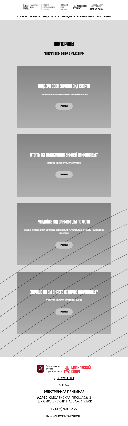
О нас (64, 385)
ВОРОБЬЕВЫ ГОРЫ (84, 16)
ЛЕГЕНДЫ (66, 16)
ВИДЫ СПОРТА (51, 16)
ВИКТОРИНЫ (104, 16)
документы (64, 378)
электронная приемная (64, 391)
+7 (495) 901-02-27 (64, 409)
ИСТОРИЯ (35, 16)
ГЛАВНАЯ (22, 16)
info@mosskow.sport (64, 416)
